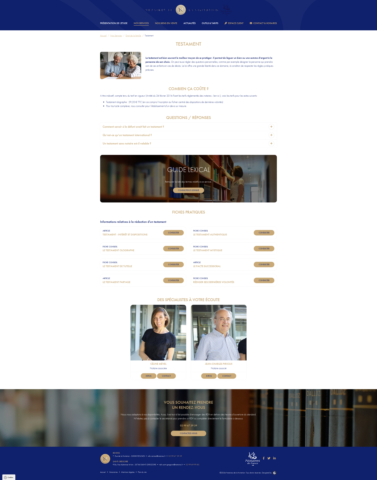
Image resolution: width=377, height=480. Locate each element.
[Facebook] (264, 458)
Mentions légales (128, 472)
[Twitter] (268, 458)
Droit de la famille (133, 35)
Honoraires (113, 472)
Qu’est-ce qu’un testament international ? (127, 135)
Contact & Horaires (265, 23)
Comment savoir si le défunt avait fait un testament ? (133, 127)
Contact (166, 376)
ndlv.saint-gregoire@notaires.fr (171, 464)
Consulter (173, 232)
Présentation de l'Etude (113, 23)
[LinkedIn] (274, 458)
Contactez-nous (188, 433)
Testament (149, 35)
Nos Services (141, 23)
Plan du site (142, 472)
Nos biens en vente (166, 23)
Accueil (103, 35)
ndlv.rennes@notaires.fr (157, 456)
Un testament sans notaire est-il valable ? (127, 143)
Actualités (189, 23)
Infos (148, 376)
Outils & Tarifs (210, 23)
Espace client (235, 23)
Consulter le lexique (188, 190)
